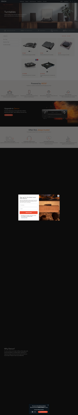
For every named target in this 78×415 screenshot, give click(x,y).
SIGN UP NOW (29, 212)
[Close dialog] (48, 405)
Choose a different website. (39, 409)
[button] (43, 412)
